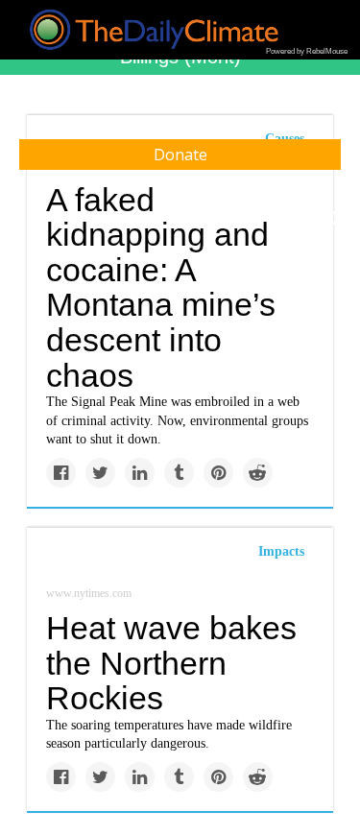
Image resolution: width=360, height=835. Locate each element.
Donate (180, 154)
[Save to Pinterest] (218, 473)
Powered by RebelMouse (307, 51)
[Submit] (333, 219)
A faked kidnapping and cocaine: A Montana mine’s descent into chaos (161, 287)
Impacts (281, 551)
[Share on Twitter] (100, 473)
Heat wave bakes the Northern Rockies (171, 662)
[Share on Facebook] (61, 473)
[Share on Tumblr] (179, 473)
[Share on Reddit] (258, 473)
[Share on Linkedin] (140, 473)
